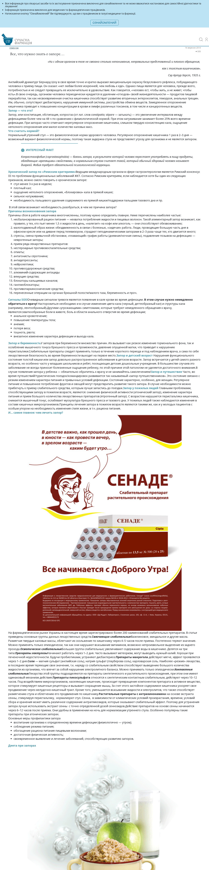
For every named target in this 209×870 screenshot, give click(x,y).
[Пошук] (200, 37)
